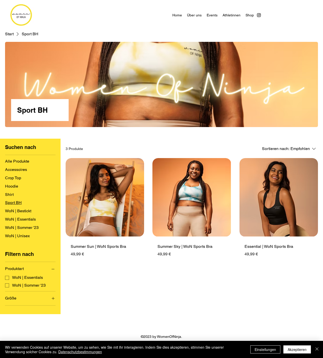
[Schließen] (317, 349)
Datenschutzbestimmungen (80, 351)
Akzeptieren (297, 349)
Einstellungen (265, 349)
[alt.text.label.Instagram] (258, 15)
